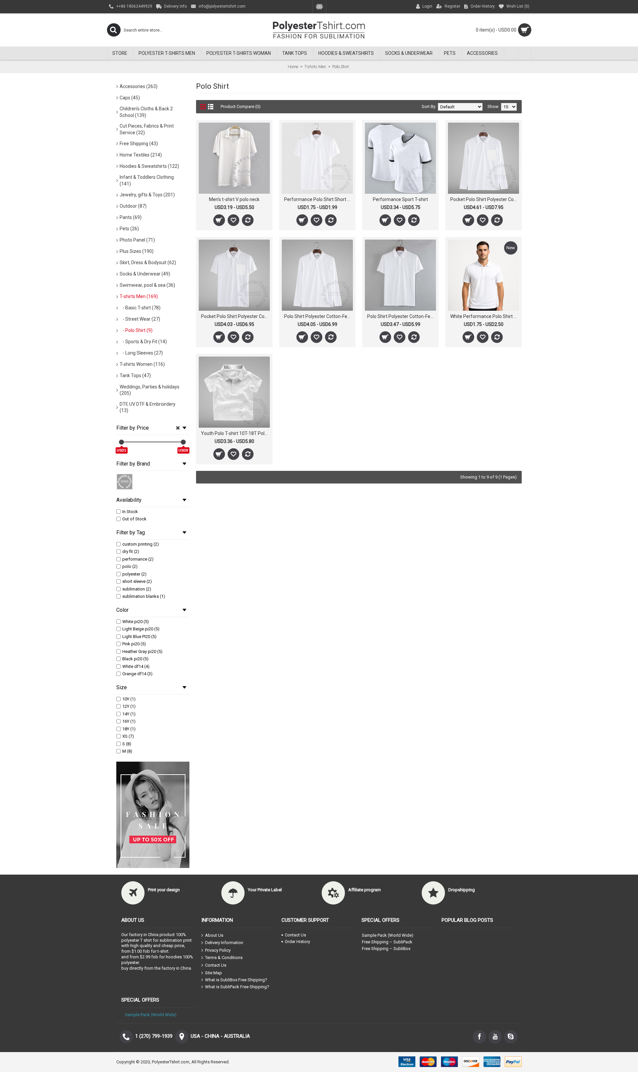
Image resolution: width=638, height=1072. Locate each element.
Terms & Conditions (224, 957)
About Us (214, 934)
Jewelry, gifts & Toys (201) (147, 194)
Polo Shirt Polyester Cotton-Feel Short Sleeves (401, 316)
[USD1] (121, 442)
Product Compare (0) (241, 106)
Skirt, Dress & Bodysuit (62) (148, 262)
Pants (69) (131, 217)
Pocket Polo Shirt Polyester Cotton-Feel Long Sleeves (484, 199)
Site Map (213, 972)
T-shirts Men (315, 66)
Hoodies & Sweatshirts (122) (149, 166)
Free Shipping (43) (139, 143)
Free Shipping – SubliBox (386, 948)
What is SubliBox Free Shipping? (236, 979)
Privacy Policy (218, 950)
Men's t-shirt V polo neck (234, 199)
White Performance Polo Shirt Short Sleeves (484, 316)
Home (293, 66)
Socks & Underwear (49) (145, 273)
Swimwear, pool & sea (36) (147, 285)
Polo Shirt (340, 66)
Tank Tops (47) (135, 375)
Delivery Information (224, 942)
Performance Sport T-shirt (400, 199)
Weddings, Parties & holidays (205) (149, 390)
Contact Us (215, 965)
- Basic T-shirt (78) (140, 307)
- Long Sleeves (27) (141, 353)
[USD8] (183, 442)
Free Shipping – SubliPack (387, 941)
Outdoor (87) (133, 206)
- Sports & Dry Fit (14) (143, 341)
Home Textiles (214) (141, 155)
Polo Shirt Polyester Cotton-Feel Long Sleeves (318, 316)
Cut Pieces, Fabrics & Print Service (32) (147, 129)
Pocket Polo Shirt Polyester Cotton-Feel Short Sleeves (235, 316)
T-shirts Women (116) (142, 364)
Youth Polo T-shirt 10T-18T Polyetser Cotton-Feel (235, 433)
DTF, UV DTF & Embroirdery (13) (147, 407)
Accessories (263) (139, 86)
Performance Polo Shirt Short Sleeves (318, 199)
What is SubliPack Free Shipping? (237, 986)
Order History (297, 941)
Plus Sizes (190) (137, 251)
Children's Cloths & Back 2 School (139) (146, 112)
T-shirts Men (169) (139, 296)
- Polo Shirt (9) (136, 330)
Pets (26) (129, 228)
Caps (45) (130, 97)
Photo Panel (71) (137, 240)
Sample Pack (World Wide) (387, 935)
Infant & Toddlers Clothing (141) (147, 180)
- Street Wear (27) (140, 319)
